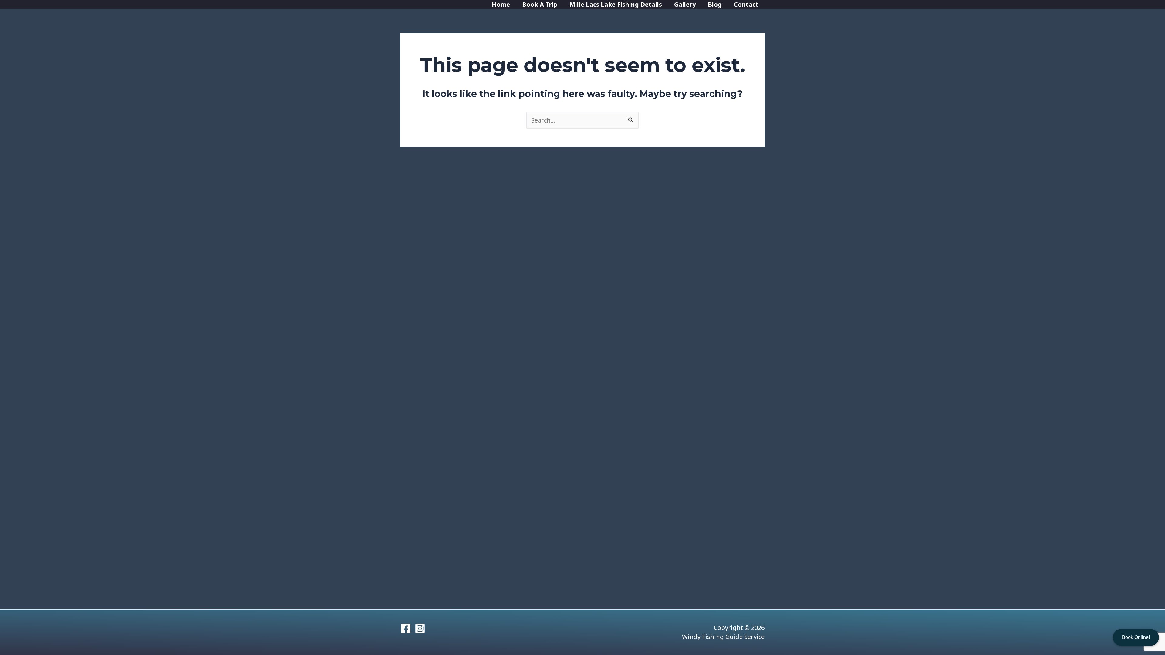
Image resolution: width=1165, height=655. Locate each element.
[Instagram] (420, 628)
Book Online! (1136, 637)
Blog (715, 4)
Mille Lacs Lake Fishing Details (615, 4)
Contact (746, 4)
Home (501, 4)
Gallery (685, 4)
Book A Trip (539, 4)
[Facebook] (405, 628)
